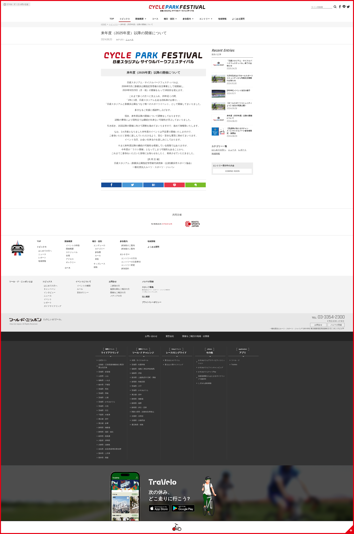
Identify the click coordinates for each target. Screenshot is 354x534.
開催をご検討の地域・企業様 (195, 336)
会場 (68, 255)
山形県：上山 (103, 376)
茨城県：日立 (103, 410)
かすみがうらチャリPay (207, 372)
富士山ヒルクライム (172, 360)
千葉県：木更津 (104, 415)
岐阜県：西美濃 (104, 436)
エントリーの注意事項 (131, 262)
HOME (103, 24)
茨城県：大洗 (103, 406)
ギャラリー (71, 262)
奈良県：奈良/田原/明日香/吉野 (109, 449)
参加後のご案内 (128, 249)
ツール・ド (235, 360)
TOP (112, 19)
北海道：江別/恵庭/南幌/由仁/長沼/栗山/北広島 (111, 366)
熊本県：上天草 (104, 453)
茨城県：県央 (103, 389)
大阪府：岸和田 (104, 440)
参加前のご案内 (128, 245)
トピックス (124, 19)
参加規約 (125, 268)
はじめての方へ (219, 150)
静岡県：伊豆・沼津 (139, 407)
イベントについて (83, 281)
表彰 (97, 259)
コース (155, 19)
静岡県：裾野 (137, 403)
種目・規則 (169, 19)
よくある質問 (238, 19)
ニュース (129, 39)
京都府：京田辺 (137, 416)
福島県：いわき (104, 380)
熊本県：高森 (103, 458)
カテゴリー (100, 249)
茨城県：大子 (137, 386)
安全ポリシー (83, 292)
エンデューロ (99, 245)
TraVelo (234, 365)
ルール (98, 255)
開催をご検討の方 (118, 292)
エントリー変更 (128, 265)
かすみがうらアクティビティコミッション (211, 361)
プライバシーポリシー (151, 302)
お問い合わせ (151, 336)
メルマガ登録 (148, 281)
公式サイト (102, 360)
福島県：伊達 (137, 373)
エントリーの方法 (129, 258)
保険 (95, 267)
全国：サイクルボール (140, 360)
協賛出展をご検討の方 (120, 289)
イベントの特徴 (73, 245)
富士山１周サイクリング (174, 365)
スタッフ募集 (148, 287)
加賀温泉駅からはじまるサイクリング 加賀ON (211, 377)
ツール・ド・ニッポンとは (17, 4)
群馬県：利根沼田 (138, 382)
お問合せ (113, 281)
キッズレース (99, 264)
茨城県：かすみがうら (106, 402)
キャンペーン (49, 289)
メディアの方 (116, 296)
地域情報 (222, 19)
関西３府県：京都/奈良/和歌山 (143, 412)
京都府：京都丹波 (138, 420)
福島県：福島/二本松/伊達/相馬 (143, 369)
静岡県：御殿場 (104, 428)
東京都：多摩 (103, 423)
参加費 (98, 252)
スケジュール (72, 252)
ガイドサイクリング (52, 306)
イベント (48, 299)
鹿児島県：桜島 (137, 425)
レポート (242, 150)
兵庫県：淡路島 (104, 445)
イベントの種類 (84, 286)
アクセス (70, 259)
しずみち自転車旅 (204, 383)
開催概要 (139, 19)
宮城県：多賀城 (104, 372)
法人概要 (146, 297)
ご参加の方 (115, 286)
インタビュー (49, 292)
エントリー (204, 19)
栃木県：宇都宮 (104, 385)
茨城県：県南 (103, 393)
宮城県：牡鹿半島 (138, 365)
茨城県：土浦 (103, 397)
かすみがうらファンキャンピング (210, 367)
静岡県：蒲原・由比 (105, 432)
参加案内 (187, 19)
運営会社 (170, 336)
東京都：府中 (103, 419)
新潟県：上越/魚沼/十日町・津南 (144, 377)
